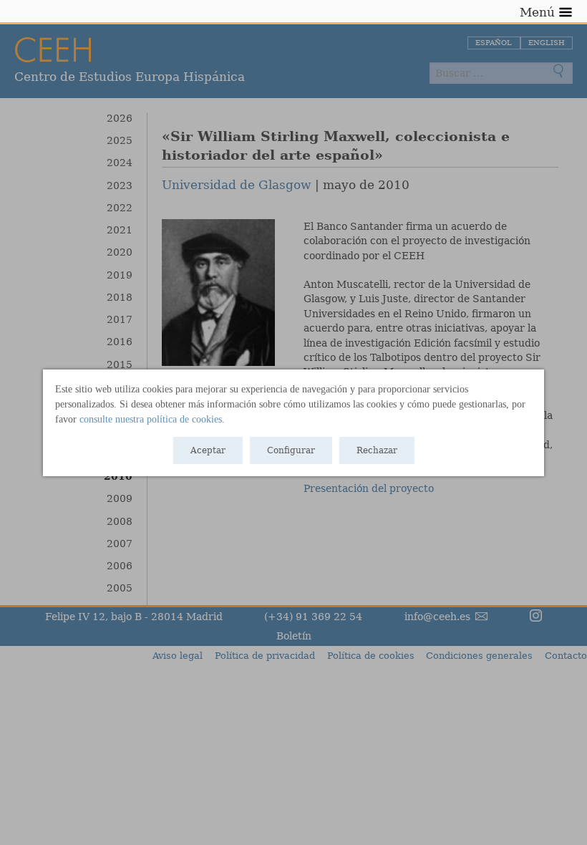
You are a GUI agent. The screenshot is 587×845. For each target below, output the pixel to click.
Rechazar (376, 450)
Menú (537, 12)
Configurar (291, 450)
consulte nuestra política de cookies (150, 419)
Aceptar (207, 450)
